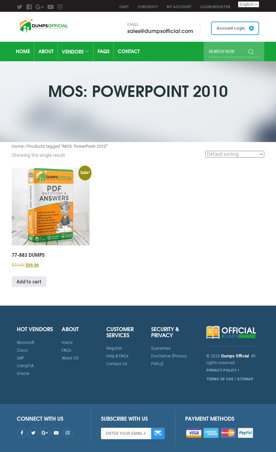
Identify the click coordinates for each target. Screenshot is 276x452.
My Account (179, 7)
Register (114, 348)
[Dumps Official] (43, 26)
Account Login (231, 28)
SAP (20, 358)
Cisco (22, 350)
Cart (124, 7)
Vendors (73, 51)
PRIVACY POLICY (221, 370)
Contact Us (116, 363)
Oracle (23, 373)
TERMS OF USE (219, 379)
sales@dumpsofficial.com (160, 30)
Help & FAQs (117, 356)
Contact (129, 51)
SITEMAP (245, 379)
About (46, 51)
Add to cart (28, 281)
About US (70, 358)
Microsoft (26, 342)
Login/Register (215, 7)
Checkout (148, 7)
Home (23, 51)
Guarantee (161, 348)
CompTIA (25, 365)
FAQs (103, 51)
